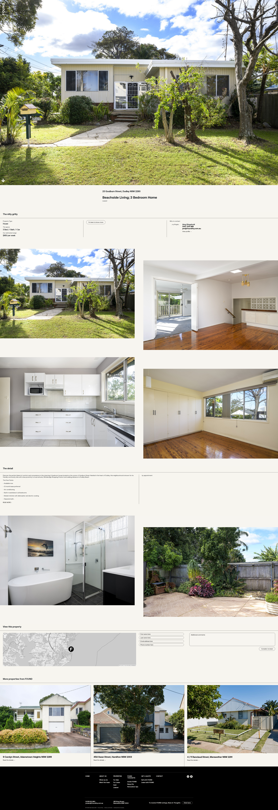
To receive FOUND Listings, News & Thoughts (164, 803)
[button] (71, 649)
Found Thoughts (131, 777)
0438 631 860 (90, 801)
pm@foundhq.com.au (191, 228)
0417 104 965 (188, 226)
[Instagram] (188, 776)
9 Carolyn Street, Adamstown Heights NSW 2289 (27, 757)
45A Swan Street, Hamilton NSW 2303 (113, 757)
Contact (159, 776)
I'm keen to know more (95, 222)
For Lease (116, 782)
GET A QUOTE (146, 776)
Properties (117, 776)
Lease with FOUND (147, 782)
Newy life (130, 784)
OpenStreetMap (128, 665)
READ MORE (7, 502)
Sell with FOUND (146, 780)
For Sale (116, 780)
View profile (186, 231)
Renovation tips (132, 786)
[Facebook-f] (191, 776)
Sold (114, 785)
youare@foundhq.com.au (94, 803)
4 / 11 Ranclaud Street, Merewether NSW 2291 (209, 757)
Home (87, 776)
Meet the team (104, 782)
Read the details (8, 760)
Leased (115, 787)
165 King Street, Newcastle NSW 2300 (121, 802)
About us (102, 776)
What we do (103, 780)
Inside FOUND (132, 781)
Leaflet (121, 665)
